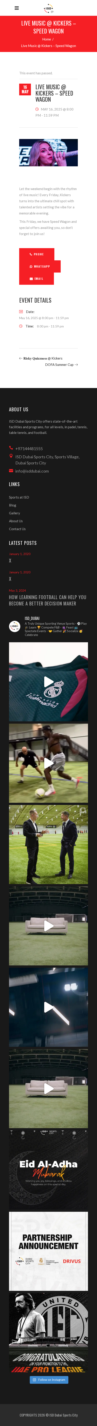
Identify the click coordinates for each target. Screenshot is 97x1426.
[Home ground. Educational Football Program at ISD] (48, 681)
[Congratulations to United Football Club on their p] (48, 1332)
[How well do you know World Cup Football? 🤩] (48, 1088)
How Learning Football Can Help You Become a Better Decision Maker (47, 600)
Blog (12, 505)
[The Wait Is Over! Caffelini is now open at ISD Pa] (48, 1007)
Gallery (14, 513)
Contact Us (17, 529)
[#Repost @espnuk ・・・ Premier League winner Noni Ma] (48, 763)
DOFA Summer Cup (59, 364)
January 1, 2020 (19, 554)
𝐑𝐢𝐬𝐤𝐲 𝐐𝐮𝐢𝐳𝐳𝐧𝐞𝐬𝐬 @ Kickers (42, 358)
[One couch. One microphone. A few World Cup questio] (48, 925)
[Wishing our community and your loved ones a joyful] (48, 1170)
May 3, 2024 (17, 590)
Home (46, 39)
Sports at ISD (19, 497)
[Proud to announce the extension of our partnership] (48, 844)
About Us (16, 521)
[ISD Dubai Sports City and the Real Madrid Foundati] (48, 1251)
